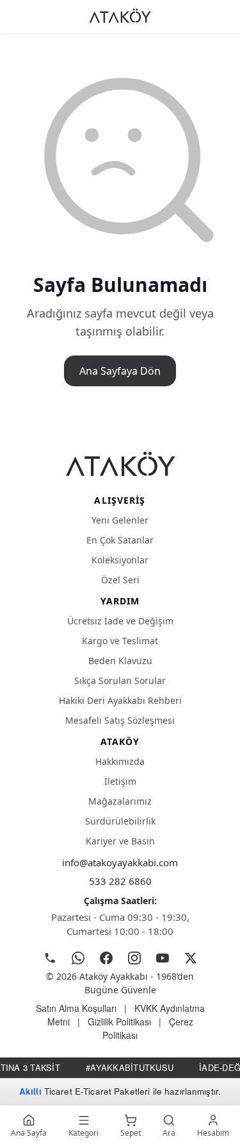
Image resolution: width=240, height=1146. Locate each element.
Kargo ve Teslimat (120, 641)
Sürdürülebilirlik (120, 821)
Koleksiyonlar (120, 560)
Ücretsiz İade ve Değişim (120, 621)
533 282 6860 (120, 881)
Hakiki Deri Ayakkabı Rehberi (120, 700)
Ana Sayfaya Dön (120, 371)
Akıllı (30, 1091)
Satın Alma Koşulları (76, 1008)
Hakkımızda (120, 761)
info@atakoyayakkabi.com (120, 862)
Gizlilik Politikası (119, 1021)
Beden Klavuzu (120, 660)
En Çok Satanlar (120, 540)
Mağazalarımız (120, 801)
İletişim (120, 781)
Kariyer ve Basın (120, 841)
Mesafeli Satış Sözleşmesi (120, 720)
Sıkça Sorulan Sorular (120, 680)
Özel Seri (120, 580)
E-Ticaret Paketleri (112, 1091)
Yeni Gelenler (120, 520)
